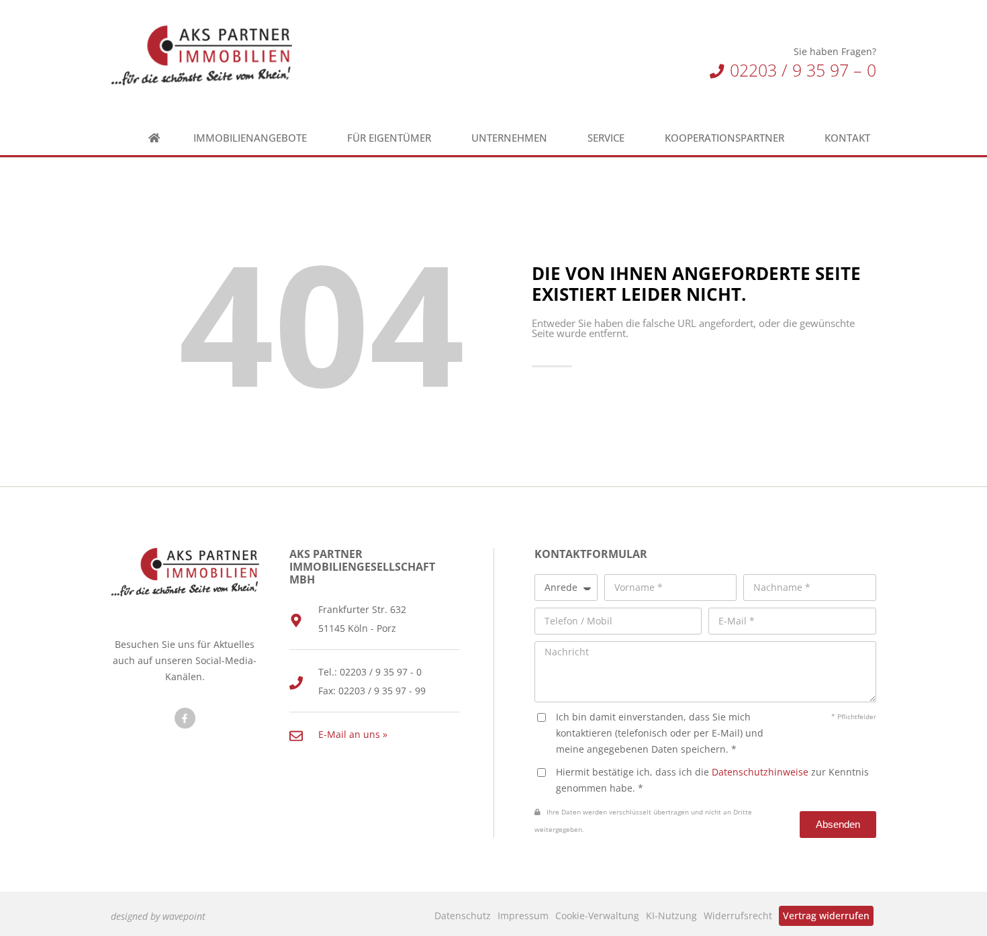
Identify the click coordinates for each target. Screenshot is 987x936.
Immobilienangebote (250, 138)
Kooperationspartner (724, 138)
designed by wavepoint (158, 916)
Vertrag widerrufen (826, 915)
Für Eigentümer (389, 138)
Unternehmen (509, 138)
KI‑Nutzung (671, 915)
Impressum (523, 915)
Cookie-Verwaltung (597, 915)
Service (606, 138)
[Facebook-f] (185, 718)
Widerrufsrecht (738, 915)
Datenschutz (462, 915)
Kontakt (847, 138)
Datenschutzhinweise (760, 771)
